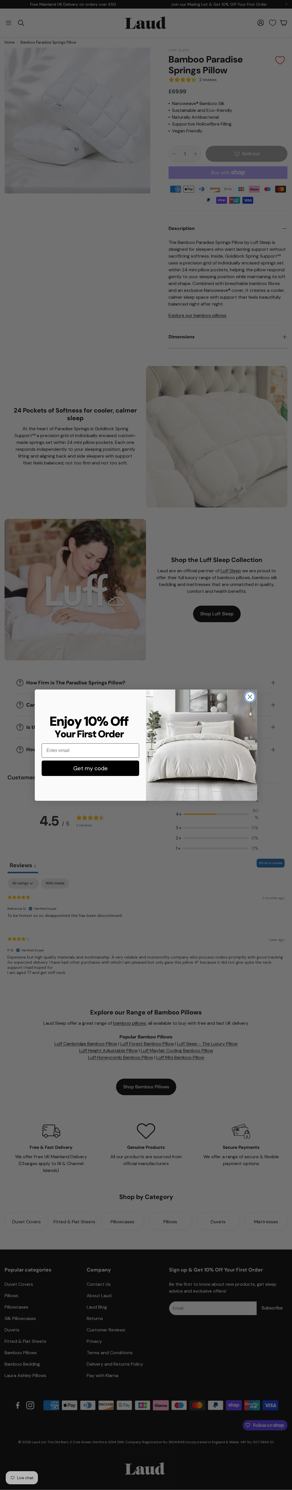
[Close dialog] (250, 697)
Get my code (90, 768)
